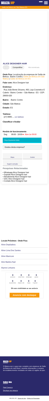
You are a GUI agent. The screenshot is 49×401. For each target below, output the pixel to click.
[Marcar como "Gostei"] (5, 67)
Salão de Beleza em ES (20, 79)
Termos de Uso (22, 398)
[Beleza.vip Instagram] (5, 372)
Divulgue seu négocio (10, 390)
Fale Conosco (8, 387)
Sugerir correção (12, 164)
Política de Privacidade (33, 398)
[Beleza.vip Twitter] (4, 372)
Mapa (12, 157)
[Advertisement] (24, 37)
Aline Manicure (7, 256)
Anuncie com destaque (24, 295)
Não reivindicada (33, 67)
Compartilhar (17, 67)
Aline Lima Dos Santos (11, 250)
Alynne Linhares (8, 268)
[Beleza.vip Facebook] (3, 372)
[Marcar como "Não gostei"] (7, 67)
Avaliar (32, 157)
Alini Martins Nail (8, 262)
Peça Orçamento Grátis (11, 140)
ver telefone (19, 117)
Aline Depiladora (8, 245)
